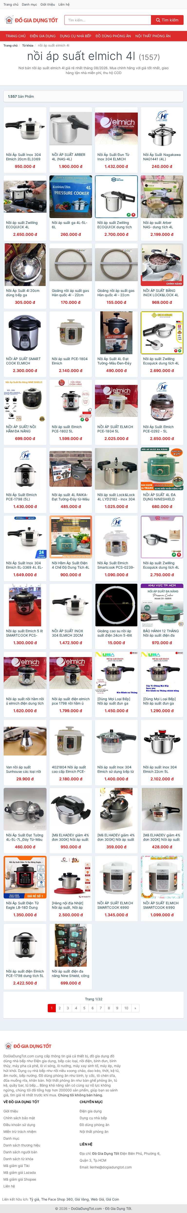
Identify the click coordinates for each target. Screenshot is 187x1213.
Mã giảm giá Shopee (19, 1179)
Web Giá (97, 1199)
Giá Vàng (82, 1199)
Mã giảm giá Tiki (16, 1166)
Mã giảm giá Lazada (19, 1172)
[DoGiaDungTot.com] (31, 20)
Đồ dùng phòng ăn (113, 36)
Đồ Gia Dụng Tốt (118, 1208)
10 (126, 1008)
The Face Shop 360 (57, 1199)
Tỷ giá (34, 1199)
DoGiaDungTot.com (86, 1208)
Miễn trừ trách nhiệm (19, 1131)
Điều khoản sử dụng (19, 1125)
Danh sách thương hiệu (21, 1145)
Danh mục (29, 4)
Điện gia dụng (43, 36)
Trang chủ (11, 4)
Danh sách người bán (20, 1152)
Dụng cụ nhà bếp (75, 36)
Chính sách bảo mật (19, 1118)
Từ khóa (27, 45)
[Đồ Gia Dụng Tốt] (27, 1046)
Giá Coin (112, 1199)
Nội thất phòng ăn (153, 36)
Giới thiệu (47, 4)
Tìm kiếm (169, 20)
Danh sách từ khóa (18, 1159)
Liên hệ (64, 4)
